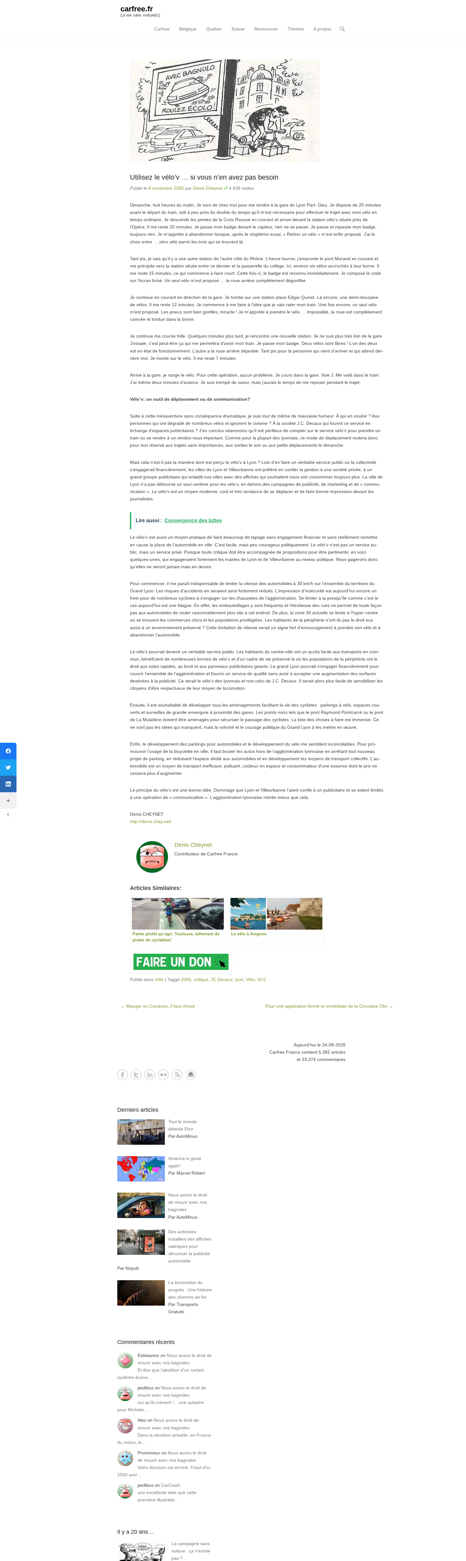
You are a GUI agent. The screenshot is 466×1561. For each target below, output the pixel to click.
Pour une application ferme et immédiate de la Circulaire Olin (329, 1006)
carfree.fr (136, 8)
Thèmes (296, 28)
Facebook (122, 1075)
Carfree (162, 28)
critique (201, 979)
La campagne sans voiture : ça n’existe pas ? (191, 1551)
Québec (214, 28)
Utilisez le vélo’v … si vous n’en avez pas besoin (204, 177)
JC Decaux (222, 979)
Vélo (159, 979)
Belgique (188, 28)
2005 (186, 979)
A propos (322, 28)
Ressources (266, 28)
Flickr (163, 1075)
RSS (177, 1075)
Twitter (136, 1075)
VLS (261, 979)
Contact (190, 1075)
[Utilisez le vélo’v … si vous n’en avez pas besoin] (257, 110)
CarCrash (170, 1485)
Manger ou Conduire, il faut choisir (157, 1006)
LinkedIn (150, 1075)
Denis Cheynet (208, 188)
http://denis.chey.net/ (151, 821)
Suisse (238, 28)
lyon (239, 979)
